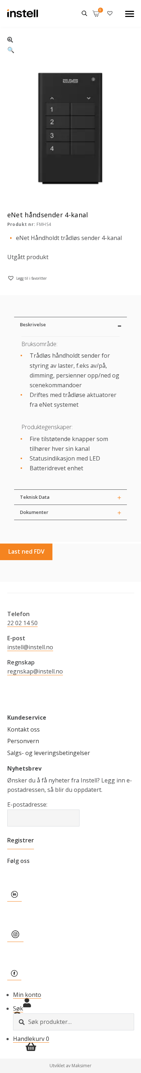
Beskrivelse (33, 324)
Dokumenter (34, 512)
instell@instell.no (30, 647)
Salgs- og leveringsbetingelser (48, 753)
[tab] (70, 324)
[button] (70, 44)
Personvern (23, 741)
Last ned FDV (26, 551)
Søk (18, 1008)
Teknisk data (35, 497)
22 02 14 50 (22, 623)
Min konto (27, 995)
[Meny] (129, 13)
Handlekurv (31, 1039)
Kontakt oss (23, 729)
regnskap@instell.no (35, 671)
